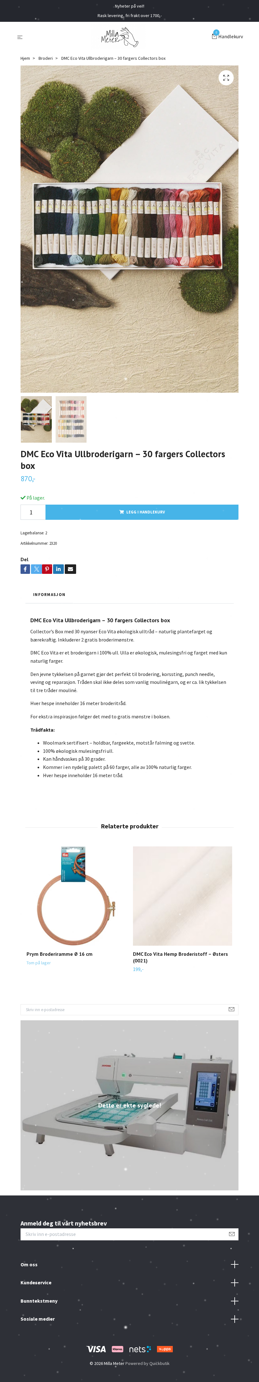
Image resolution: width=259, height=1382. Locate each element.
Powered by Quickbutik (147, 1363)
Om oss (29, 1264)
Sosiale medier (38, 1319)
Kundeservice (36, 1282)
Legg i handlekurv (145, 511)
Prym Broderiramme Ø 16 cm (60, 954)
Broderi (46, 58)
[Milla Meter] (118, 37)
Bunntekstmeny (39, 1301)
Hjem (25, 58)
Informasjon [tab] (49, 594)
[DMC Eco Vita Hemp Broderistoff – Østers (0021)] (182, 896)
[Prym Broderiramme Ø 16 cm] (76, 896)
